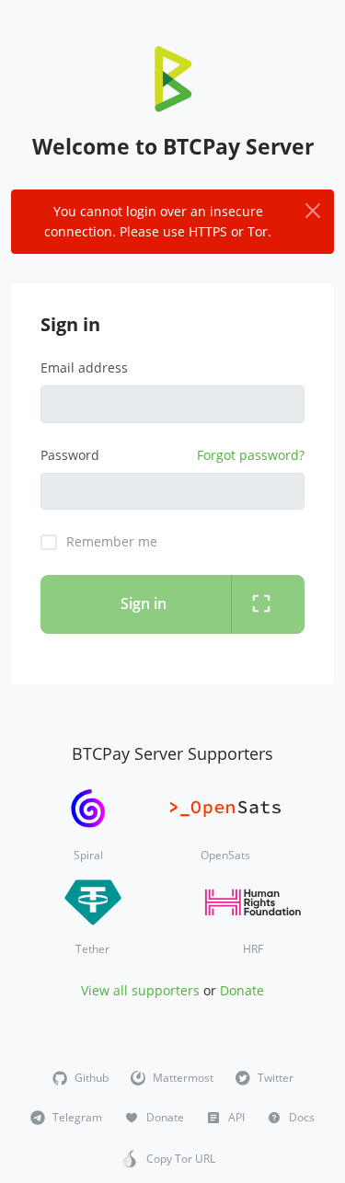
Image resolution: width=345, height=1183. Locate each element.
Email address (84, 367)
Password (69, 455)
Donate (242, 990)
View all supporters (140, 990)
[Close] (312, 211)
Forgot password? (251, 455)
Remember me (111, 541)
